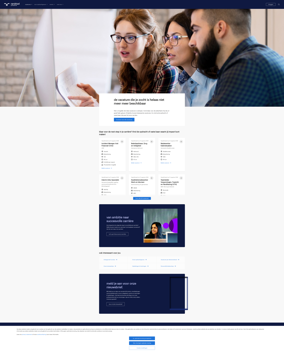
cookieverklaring (41, 334)
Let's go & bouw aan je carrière (117, 234)
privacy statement (27, 334)
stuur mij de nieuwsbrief (115, 304)
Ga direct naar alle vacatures (124, 119)
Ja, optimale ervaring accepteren (142, 338)
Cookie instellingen (142, 348)
